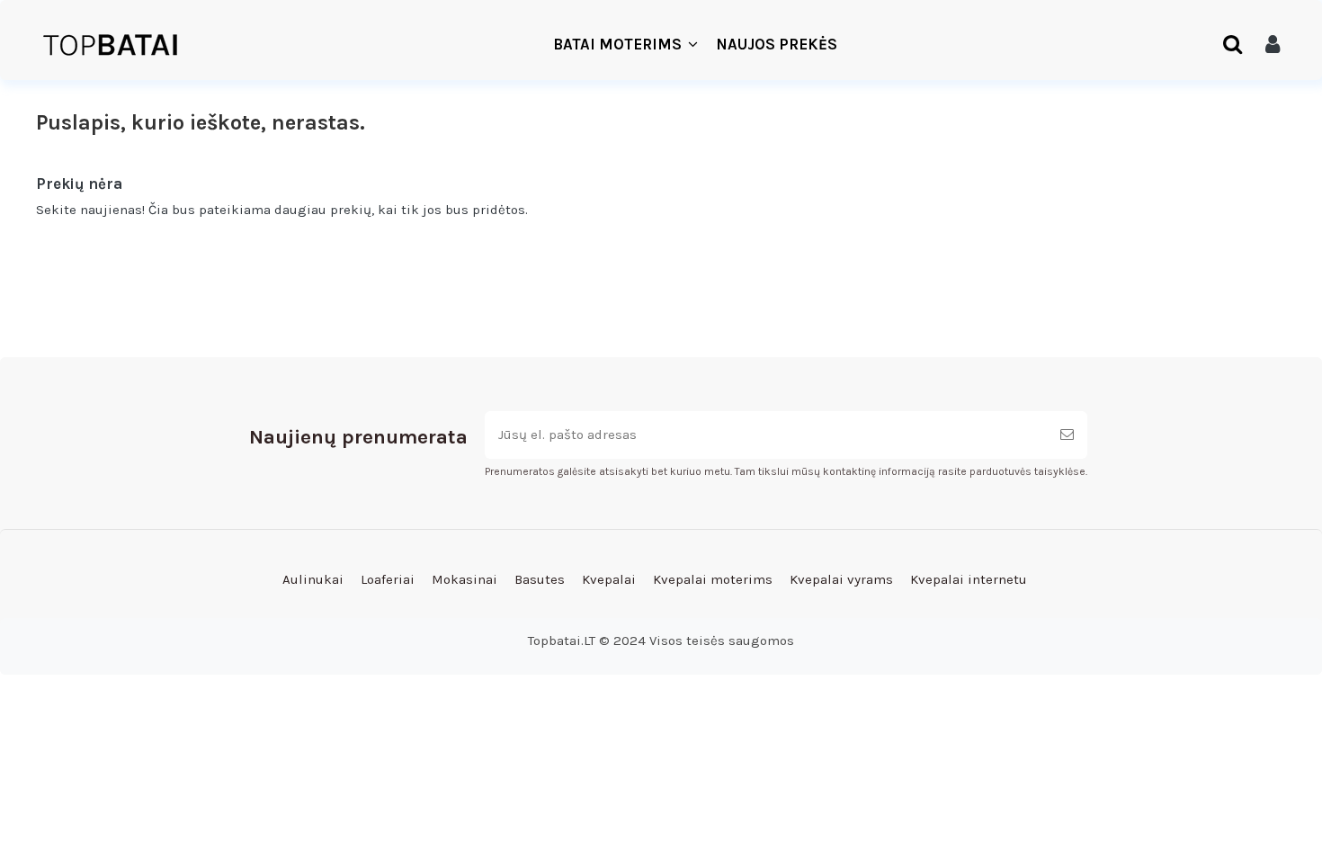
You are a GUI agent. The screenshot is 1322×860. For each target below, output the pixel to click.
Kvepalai (609, 579)
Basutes (539, 579)
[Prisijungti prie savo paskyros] (1272, 45)
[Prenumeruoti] (1067, 435)
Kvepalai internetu (968, 579)
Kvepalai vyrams (841, 579)
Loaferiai (388, 579)
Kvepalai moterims (713, 579)
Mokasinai (464, 579)
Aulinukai (313, 579)
